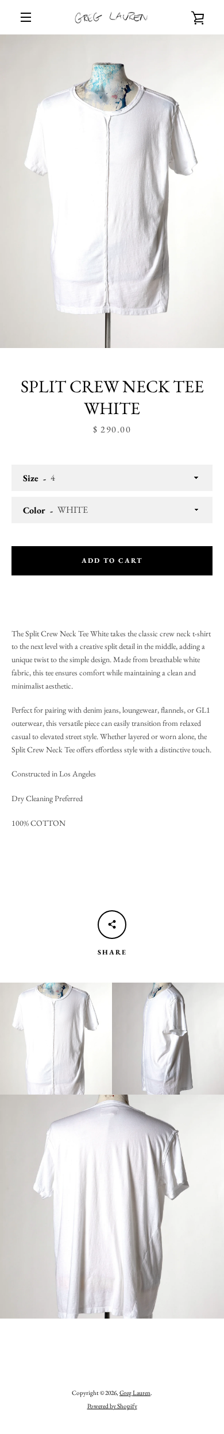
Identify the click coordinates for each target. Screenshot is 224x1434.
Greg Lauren (134, 1393)
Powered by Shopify (112, 1406)
